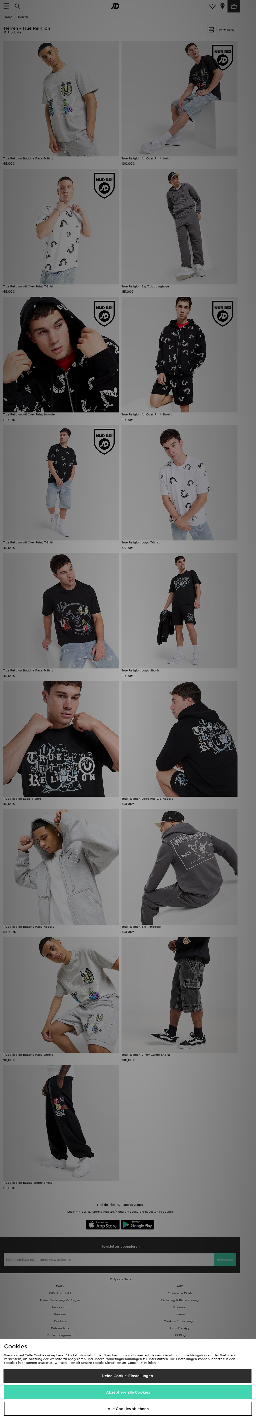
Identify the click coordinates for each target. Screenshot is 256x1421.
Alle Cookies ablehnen (128, 1409)
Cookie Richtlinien (142, 1363)
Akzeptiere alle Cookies (128, 1392)
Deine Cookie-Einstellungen (127, 1376)
